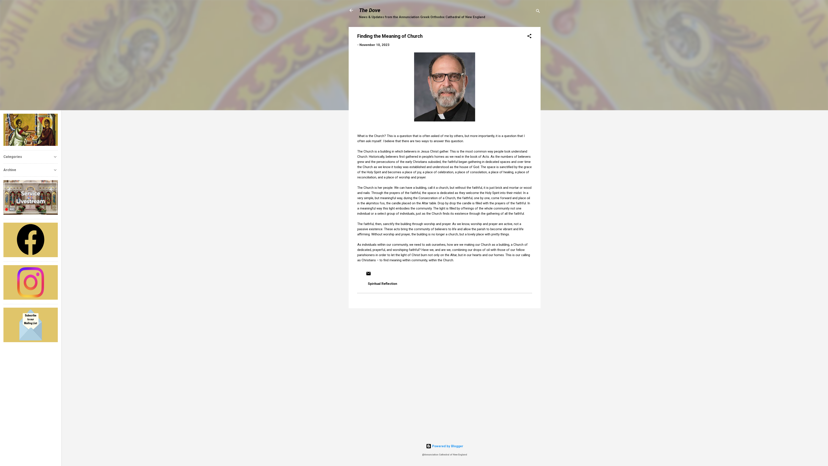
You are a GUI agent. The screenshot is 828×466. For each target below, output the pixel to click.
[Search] (538, 11)
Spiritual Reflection (382, 284)
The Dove (369, 10)
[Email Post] (368, 275)
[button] (529, 36)
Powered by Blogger (447, 446)
